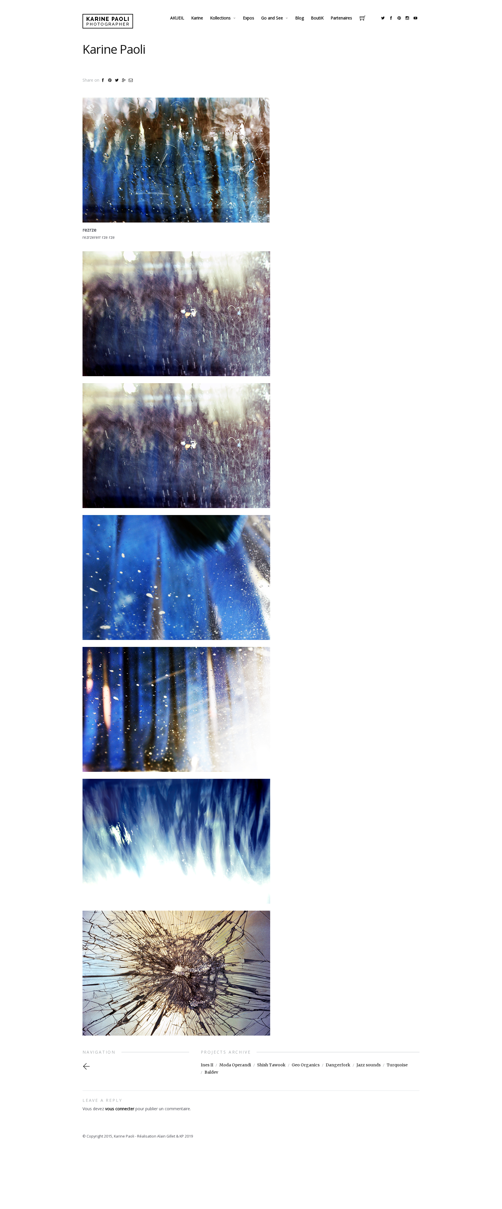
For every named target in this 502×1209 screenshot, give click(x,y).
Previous (92, 1066)
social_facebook (391, 18)
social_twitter (383, 18)
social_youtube (415, 18)
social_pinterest (399, 18)
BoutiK (317, 18)
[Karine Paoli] (108, 21)
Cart (362, 19)
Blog (299, 18)
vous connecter (119, 1108)
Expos (248, 18)
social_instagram (407, 18)
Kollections (220, 18)
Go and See (272, 18)
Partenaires (341, 18)
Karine (197, 18)
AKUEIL (177, 18)
